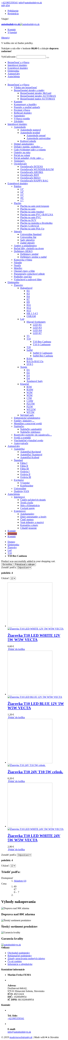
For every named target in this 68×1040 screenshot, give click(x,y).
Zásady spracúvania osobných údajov (26, 958)
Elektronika (13, 71)
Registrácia (13, 13)
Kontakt (12, 29)
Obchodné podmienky (19, 953)
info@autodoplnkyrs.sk (30, 2)
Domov (11, 541)
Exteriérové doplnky (18, 68)
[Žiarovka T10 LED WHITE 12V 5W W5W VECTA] (36, 627)
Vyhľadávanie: (8, 56)
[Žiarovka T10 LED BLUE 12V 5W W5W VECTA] (35, 695)
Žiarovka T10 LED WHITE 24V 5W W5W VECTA (34, 838)
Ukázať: (5, 578)
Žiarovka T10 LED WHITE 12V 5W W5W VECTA (34, 637)
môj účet (5, 5)
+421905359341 (9, 2)
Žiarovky (12, 547)
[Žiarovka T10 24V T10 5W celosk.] (30, 764)
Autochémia (14, 76)
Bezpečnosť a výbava (18, 62)
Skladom (20, 881)
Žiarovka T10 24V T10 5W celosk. (35, 772)
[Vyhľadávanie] (47, 57)
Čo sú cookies (15, 961)
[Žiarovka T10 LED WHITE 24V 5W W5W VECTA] (36, 827)
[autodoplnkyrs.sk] (11, 944)
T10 (10, 553)
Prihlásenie (13, 10)
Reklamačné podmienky (20, 955)
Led (10, 550)
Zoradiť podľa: (8, 567)
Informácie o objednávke (20, 964)
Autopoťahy (14, 73)
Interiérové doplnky (17, 65)
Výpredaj (12, 32)
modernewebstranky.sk (20, 1037)
